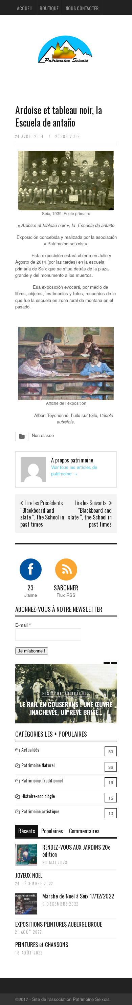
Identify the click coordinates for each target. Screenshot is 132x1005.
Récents (26, 831)
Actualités (30, 749)
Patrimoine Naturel (37, 765)
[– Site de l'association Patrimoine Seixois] (66, 58)
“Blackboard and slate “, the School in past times (42, 517)
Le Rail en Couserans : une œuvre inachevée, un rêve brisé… (66, 708)
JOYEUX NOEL (28, 875)
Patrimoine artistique (40, 811)
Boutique (49, 8)
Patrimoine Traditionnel (42, 780)
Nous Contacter (82, 8)
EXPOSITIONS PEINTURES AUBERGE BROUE (58, 924)
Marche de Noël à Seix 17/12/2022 (78, 896)
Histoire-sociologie (66, 693)
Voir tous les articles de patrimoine (74, 470)
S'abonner (66, 587)
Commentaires (84, 831)
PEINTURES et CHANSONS (41, 945)
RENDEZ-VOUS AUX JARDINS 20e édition (76, 850)
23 (30, 587)
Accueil (24, 8)
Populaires (52, 831)
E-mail (23, 625)
